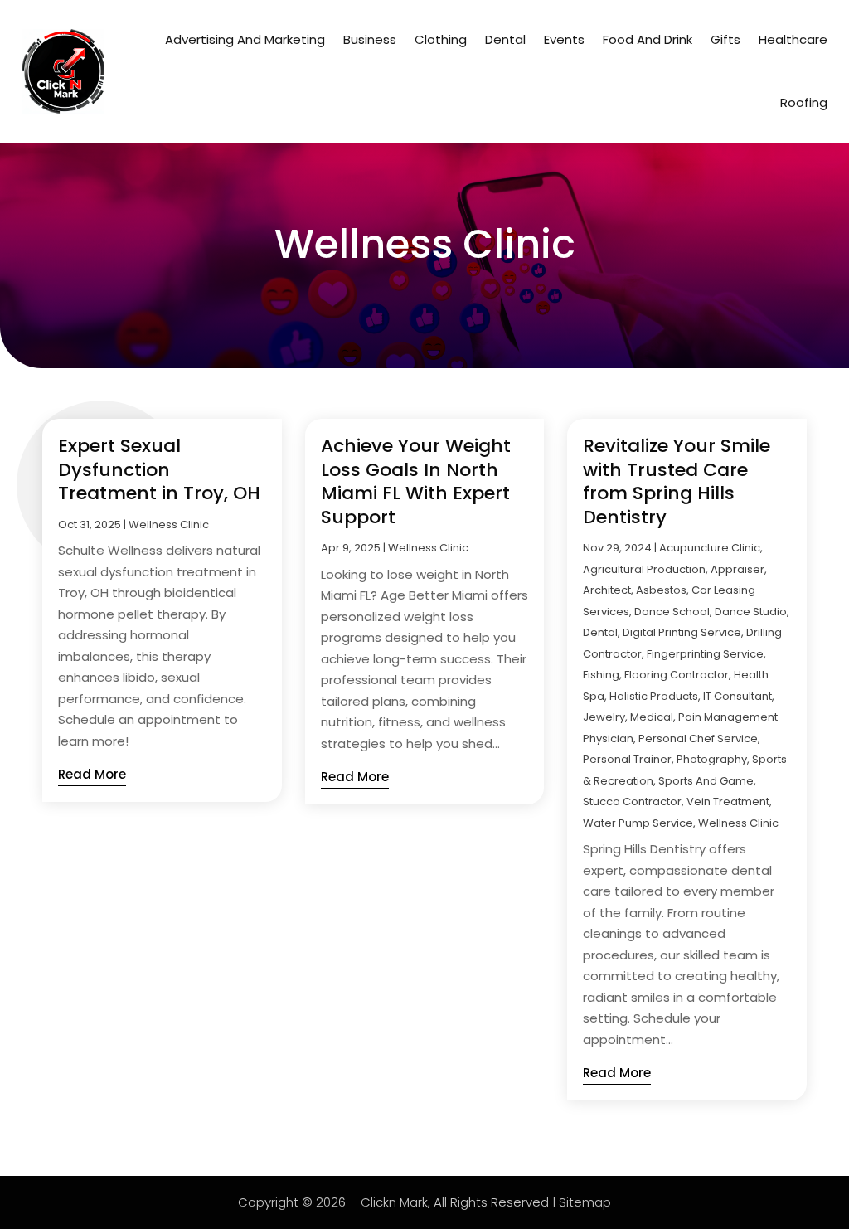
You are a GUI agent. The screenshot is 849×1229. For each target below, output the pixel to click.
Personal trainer (627, 759)
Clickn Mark (394, 1202)
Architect (607, 590)
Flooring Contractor (676, 675)
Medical (651, 717)
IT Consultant (737, 696)
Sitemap (585, 1202)
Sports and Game (706, 781)
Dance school (672, 611)
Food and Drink (647, 39)
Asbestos (661, 590)
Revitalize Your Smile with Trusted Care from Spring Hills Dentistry (676, 481)
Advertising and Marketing (245, 39)
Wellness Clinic (169, 524)
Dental (505, 39)
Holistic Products (653, 696)
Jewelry (604, 717)
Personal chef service (698, 738)
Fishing (601, 675)
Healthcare (793, 39)
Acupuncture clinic (709, 548)
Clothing (441, 39)
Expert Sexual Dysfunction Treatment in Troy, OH (159, 469)
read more (92, 774)
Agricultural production (644, 569)
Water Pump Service (638, 823)
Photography (712, 759)
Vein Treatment (727, 801)
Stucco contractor (632, 801)
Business (369, 39)
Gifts (725, 39)
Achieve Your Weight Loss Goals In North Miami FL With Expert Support (416, 481)
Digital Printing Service (682, 632)
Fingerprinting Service (705, 654)
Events (564, 39)
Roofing (803, 102)
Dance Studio (751, 611)
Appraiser (737, 569)
